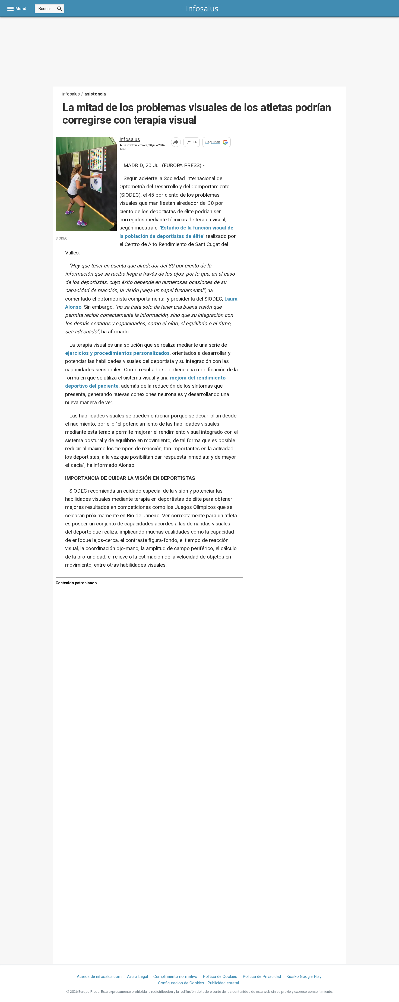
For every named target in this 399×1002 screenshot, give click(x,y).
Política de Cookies (220, 976)
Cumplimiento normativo (175, 976)
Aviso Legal (137, 976)
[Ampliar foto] (91, 229)
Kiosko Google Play (303, 976)
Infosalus (129, 140)
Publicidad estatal (223, 983)
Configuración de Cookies (181, 983)
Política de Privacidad (262, 976)
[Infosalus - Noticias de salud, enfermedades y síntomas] (202, 8)
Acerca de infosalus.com (99, 976)
